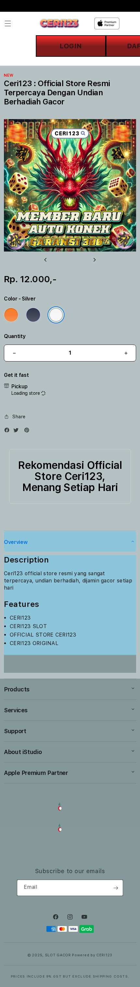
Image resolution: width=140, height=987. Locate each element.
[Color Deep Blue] (33, 315)
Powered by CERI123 (92, 955)
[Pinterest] (28, 431)
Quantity (14, 336)
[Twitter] (17, 431)
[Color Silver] (56, 315)
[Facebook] (8, 431)
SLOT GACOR (58, 955)
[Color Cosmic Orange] (11, 315)
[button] (8, 23)
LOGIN (71, 46)
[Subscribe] (115, 888)
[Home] (59, 23)
